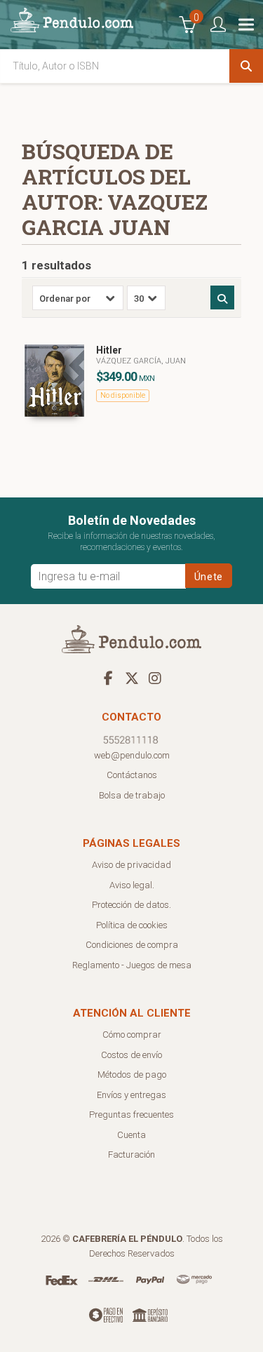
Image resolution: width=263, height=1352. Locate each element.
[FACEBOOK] (108, 677)
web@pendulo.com (132, 755)
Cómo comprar (131, 1034)
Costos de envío (131, 1055)
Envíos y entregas (131, 1095)
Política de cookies (132, 925)
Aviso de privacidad (131, 864)
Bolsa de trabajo (132, 795)
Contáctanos (132, 775)
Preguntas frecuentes (131, 1114)
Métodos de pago (131, 1074)
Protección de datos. (131, 904)
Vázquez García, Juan (141, 361)
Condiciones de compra (132, 944)
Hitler (109, 350)
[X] (131, 677)
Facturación (131, 1154)
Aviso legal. (131, 885)
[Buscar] (246, 66)
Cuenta (131, 1135)
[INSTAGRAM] (155, 677)
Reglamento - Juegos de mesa (131, 965)
